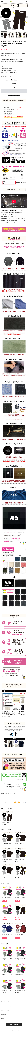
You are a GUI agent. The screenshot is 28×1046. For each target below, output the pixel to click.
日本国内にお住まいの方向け (14, 95)
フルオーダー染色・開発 (6, 1006)
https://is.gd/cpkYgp (6, 76)
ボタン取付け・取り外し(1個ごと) (9, 80)
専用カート (3, 1018)
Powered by (12, 1033)
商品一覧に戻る (14, 1024)
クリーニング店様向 (5, 1010)
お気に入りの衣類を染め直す (7, 1001)
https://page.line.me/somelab (8, 793)
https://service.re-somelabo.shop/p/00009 (12, 61)
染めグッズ (3, 1014)
